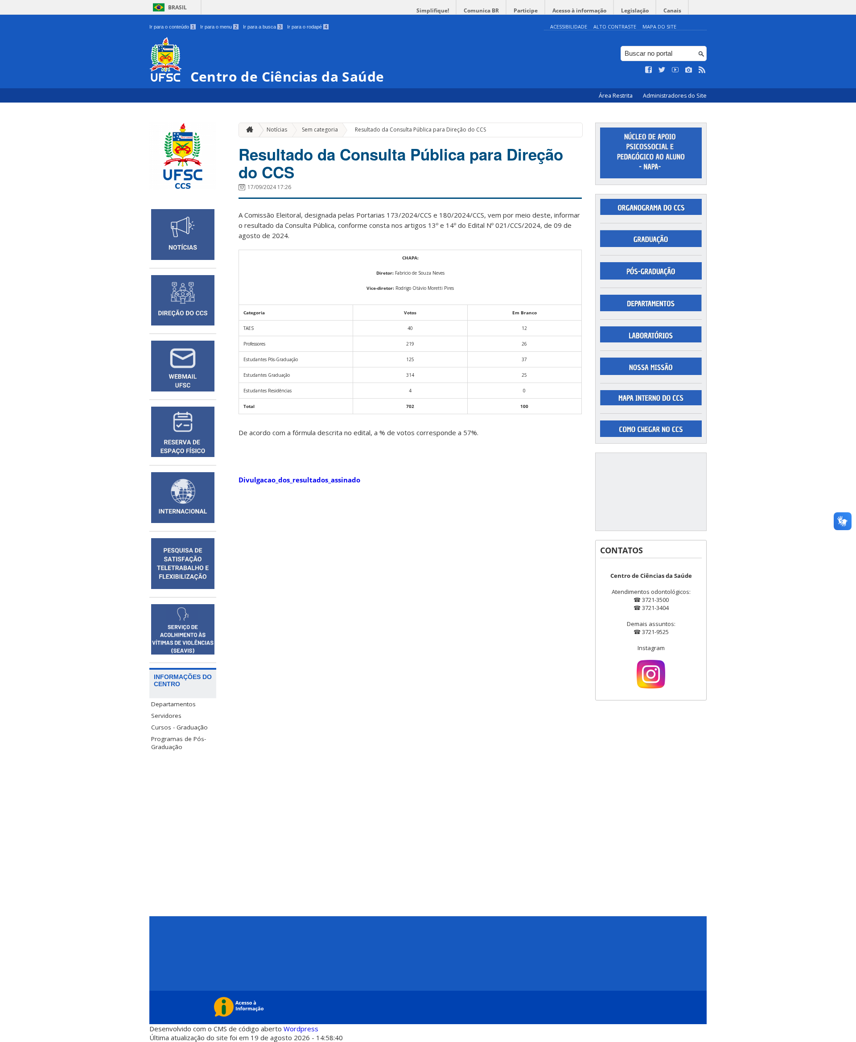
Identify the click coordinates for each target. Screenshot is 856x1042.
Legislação (635, 10)
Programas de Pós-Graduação (178, 743)
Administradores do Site (675, 95)
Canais (672, 10)
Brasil (177, 7)
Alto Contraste (614, 26)
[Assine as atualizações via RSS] (702, 70)
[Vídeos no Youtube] (675, 70)
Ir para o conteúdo (171, 26)
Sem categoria (320, 129)
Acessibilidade (568, 26)
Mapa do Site (659, 26)
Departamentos (173, 704)
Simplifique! (432, 10)
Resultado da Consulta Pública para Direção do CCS (420, 129)
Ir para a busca (262, 26)
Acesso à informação (579, 10)
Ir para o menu (218, 26)
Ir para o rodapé (307, 26)
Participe (526, 10)
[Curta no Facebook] (648, 70)
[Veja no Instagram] (688, 70)
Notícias (277, 129)
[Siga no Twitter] (662, 70)
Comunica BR (481, 10)
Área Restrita (616, 95)
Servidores (166, 716)
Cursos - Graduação (179, 727)
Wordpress (301, 1028)
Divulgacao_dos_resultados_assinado (299, 479)
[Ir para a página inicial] (247, 130)
